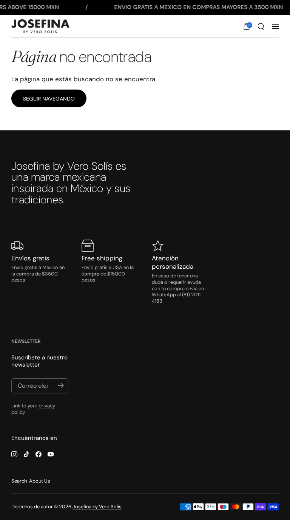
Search (19, 481)
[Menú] (275, 26)
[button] (246, 26)
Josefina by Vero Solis (97, 506)
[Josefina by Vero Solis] (40, 26)
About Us (39, 481)
